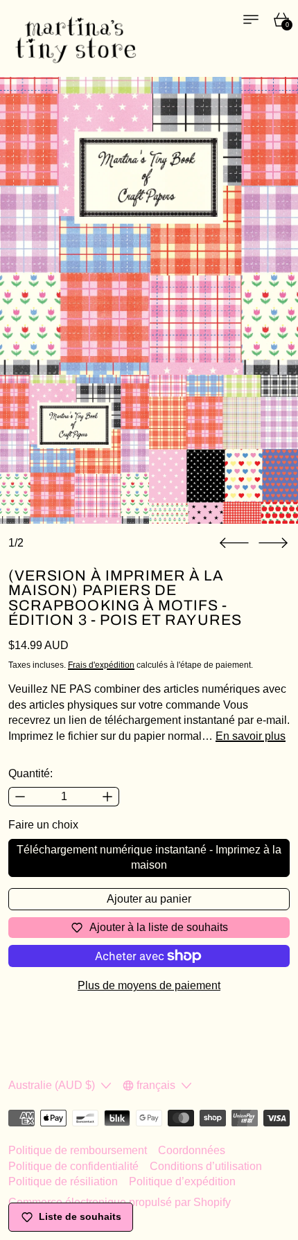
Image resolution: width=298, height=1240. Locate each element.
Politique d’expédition (182, 1181)
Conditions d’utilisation (206, 1166)
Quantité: (30, 773)
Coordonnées (191, 1150)
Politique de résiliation (63, 1181)
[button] (234, 543)
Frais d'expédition (101, 665)
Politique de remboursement (77, 1150)
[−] (19, 796)
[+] (107, 796)
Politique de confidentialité (73, 1166)
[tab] (74, 449)
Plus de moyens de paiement (149, 985)
